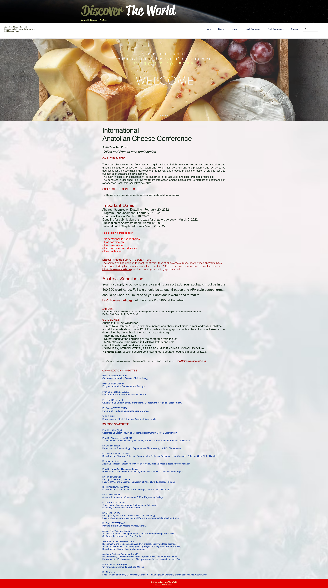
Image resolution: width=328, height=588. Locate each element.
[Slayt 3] (165, 115)
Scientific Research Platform (94, 20)
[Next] (314, 79)
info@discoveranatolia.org (117, 300)
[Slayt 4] (167, 115)
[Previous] (14, 79)
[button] (221, 29)
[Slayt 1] (160, 115)
